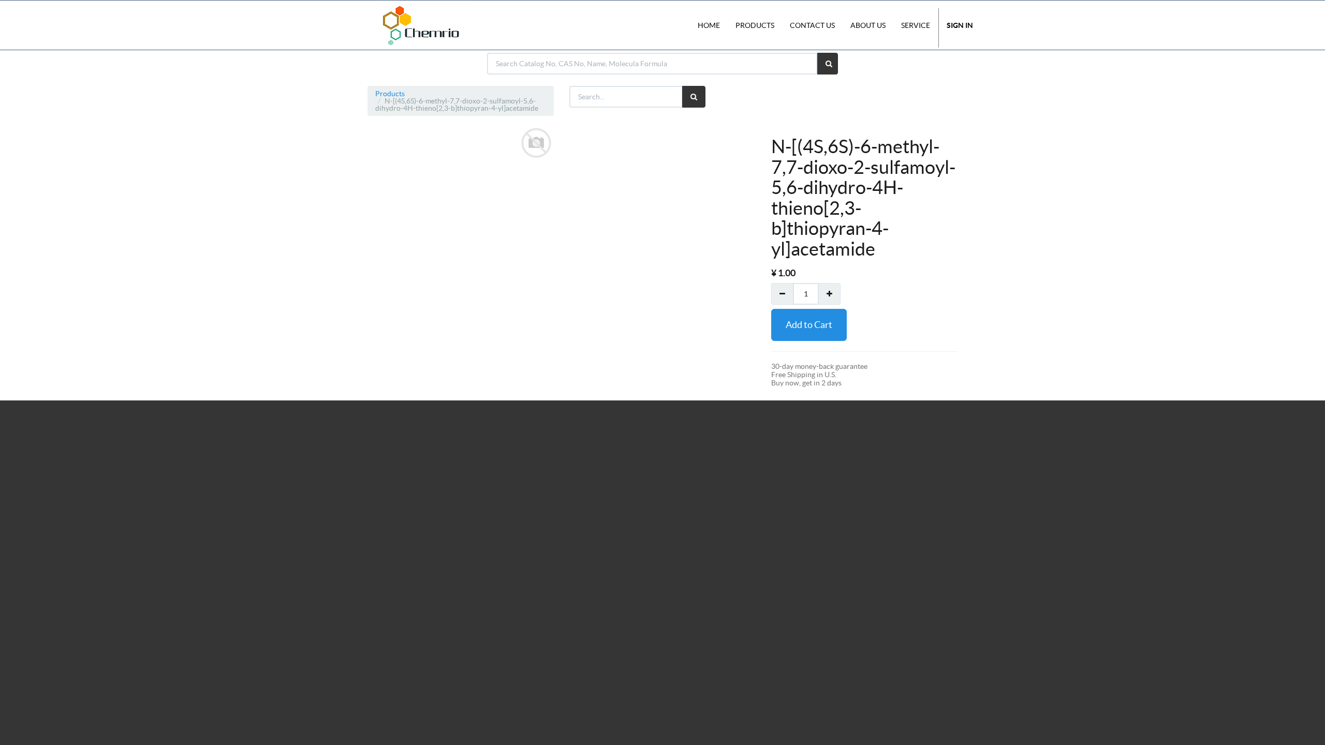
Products (390, 94)
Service (915, 25)
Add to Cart (809, 324)
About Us (868, 25)
